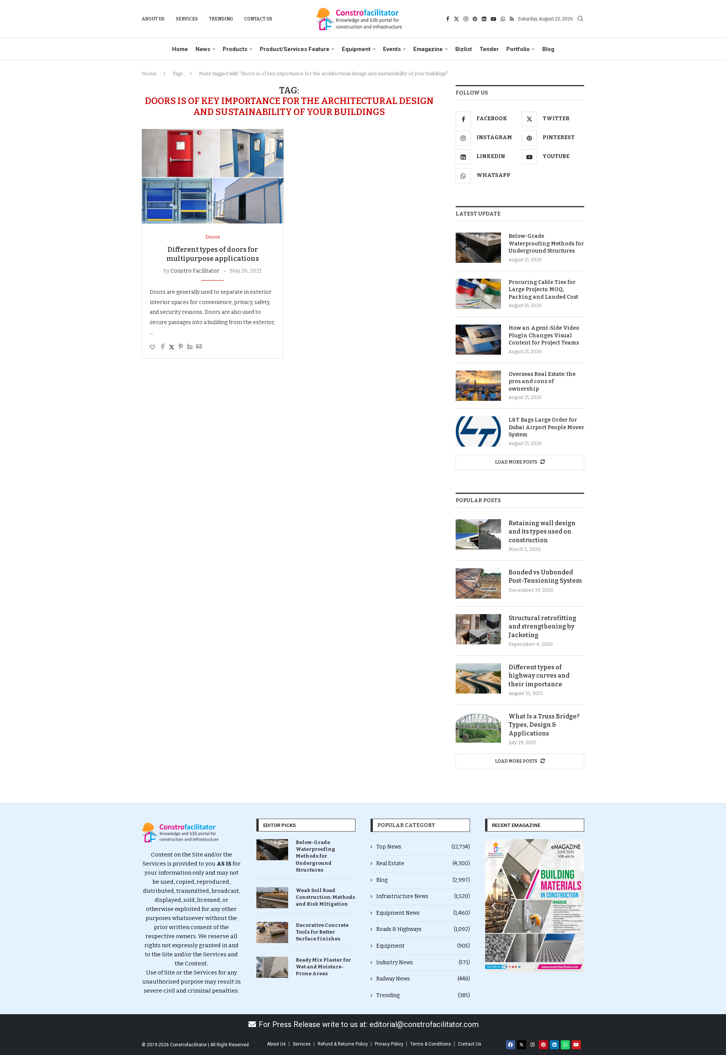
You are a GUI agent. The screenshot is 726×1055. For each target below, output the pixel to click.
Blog (548, 49)
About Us (153, 19)
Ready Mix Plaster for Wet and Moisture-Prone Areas (323, 966)
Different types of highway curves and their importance (539, 676)
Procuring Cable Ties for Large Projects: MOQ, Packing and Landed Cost (543, 289)
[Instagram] (465, 19)
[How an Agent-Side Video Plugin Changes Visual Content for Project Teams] (478, 339)
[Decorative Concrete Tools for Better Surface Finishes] (272, 932)
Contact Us (258, 19)
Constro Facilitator (195, 271)
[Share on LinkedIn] (189, 347)
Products (235, 49)
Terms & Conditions (430, 1044)
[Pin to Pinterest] (180, 347)
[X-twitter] (521, 1044)
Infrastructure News (423, 896)
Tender (489, 49)
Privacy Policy (389, 1044)
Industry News (423, 962)
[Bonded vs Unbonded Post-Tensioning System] (478, 583)
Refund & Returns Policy (343, 1044)
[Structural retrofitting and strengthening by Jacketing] (478, 629)
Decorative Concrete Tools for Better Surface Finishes (322, 932)
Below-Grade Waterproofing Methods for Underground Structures (546, 243)
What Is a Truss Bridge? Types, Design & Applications (544, 725)
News (202, 49)
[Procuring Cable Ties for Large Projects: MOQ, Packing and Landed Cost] (478, 294)
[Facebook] (448, 19)
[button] (493, 906)
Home (180, 49)
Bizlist (463, 49)
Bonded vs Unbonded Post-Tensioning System (545, 576)
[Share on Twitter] (171, 347)
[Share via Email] (199, 347)
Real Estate (423, 863)
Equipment (356, 49)
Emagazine (428, 49)
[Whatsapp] (503, 19)
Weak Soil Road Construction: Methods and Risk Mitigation (325, 897)
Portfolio (518, 49)
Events (392, 49)
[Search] (580, 19)
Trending (221, 19)
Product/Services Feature (294, 49)
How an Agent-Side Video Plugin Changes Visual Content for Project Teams (544, 335)
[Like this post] (152, 347)
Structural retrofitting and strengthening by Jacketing (542, 626)
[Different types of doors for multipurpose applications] (213, 176)
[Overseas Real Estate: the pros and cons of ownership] (478, 386)
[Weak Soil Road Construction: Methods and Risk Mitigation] (272, 897)
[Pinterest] (475, 19)
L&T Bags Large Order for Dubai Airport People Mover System (546, 427)
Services (187, 19)
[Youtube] (493, 19)
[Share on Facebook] (162, 347)
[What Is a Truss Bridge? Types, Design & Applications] (478, 727)
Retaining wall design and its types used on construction (542, 532)
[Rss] (511, 19)
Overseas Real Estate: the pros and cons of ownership (542, 381)
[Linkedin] (484, 19)
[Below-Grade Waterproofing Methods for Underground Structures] (478, 248)
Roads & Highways (423, 929)
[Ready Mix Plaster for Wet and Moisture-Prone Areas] (272, 967)
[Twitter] (456, 19)
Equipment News (423, 913)
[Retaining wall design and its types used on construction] (478, 534)
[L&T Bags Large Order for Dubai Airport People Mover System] (478, 431)
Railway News (423, 979)
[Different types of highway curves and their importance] (478, 678)
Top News (423, 847)
